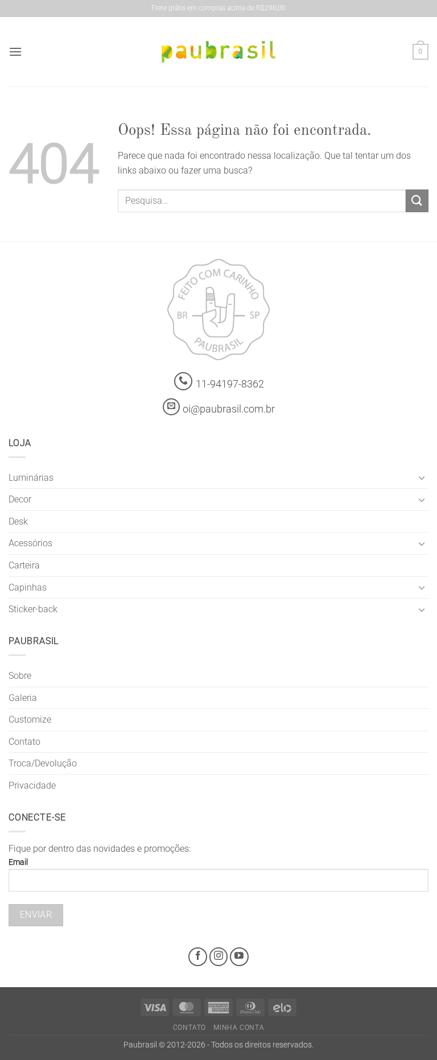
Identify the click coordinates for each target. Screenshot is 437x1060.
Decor (20, 499)
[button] (15, 51)
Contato (24, 741)
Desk (18, 521)
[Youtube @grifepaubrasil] (239, 956)
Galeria (23, 697)
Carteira (24, 565)
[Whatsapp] (183, 381)
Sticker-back (33, 609)
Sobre (20, 675)
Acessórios (30, 543)
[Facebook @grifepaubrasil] (197, 956)
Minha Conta (238, 1028)
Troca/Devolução (43, 763)
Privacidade (32, 785)
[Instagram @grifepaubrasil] (218, 956)
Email (18, 862)
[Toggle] (421, 477)
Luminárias (31, 477)
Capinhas (28, 587)
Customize (30, 719)
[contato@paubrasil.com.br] (171, 406)
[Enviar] (417, 200)
